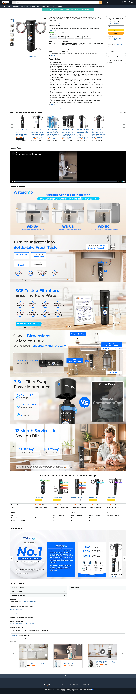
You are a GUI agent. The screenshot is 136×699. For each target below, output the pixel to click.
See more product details (56, 106)
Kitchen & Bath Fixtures (28, 13)
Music (47, 6)
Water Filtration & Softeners (40, 13)
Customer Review (20, 154)
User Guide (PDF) (14, 613)
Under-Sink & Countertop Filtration (54, 13)
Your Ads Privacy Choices (85, 689)
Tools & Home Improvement (16, 13)
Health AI (9, 6)
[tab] (67, 279)
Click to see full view (31, 56)
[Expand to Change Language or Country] (66, 684)
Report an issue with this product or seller (61, 108)
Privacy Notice (56, 689)
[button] (3, 6)
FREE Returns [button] (52, 30)
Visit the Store (113, 576)
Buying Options (76, 500)
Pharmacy (53, 6)
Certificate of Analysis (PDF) (17, 609)
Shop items (67, 32)
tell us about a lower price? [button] (27, 601)
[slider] (65, 181)
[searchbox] (57, 2)
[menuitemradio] (122, 182)
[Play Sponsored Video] (68, 651)
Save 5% (51, 32)
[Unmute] (124, 181)
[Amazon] (5, 2)
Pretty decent (28, 154)
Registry (43, 6)
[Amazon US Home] (47, 685)
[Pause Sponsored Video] (46, 655)
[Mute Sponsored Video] (46, 658)
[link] (22, 133)
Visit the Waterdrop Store (55, 22)
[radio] (11, 21)
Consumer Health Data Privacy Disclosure (70, 689)
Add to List (111, 51)
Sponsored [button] (12, 641)
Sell (38, 6)
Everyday (60, 6)
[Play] (11, 181)
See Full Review (37, 154)
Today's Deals (16, 6)
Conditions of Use (48, 689)
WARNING (14, 635)
